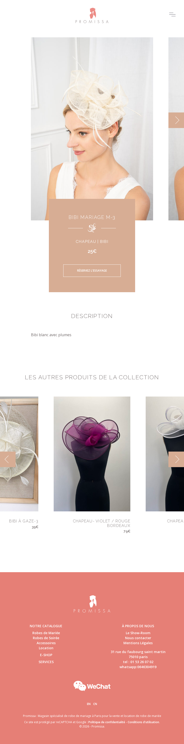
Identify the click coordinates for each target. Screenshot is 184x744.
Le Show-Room (138, 633)
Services (46, 662)
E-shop (46, 655)
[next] (176, 120)
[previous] (8, 120)
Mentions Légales (138, 643)
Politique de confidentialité (106, 722)
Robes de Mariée (46, 633)
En (89, 704)
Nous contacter (138, 638)
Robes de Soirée (46, 638)
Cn (95, 704)
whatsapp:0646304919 (138, 667)
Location (46, 648)
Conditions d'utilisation (143, 722)
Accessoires (46, 643)
